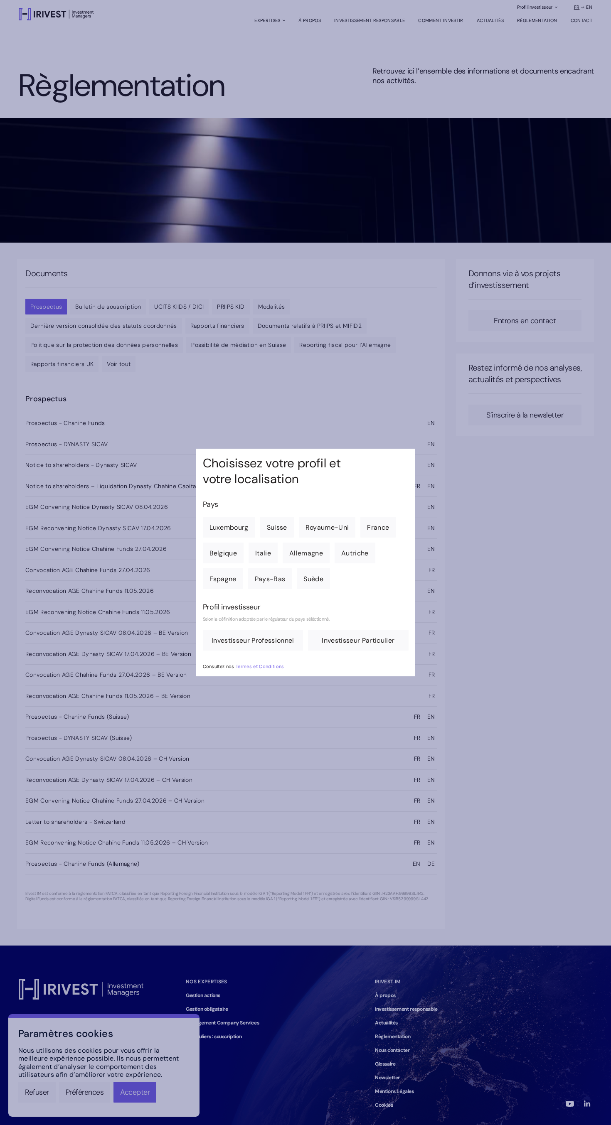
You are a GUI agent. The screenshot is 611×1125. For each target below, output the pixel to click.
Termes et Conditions (260, 666)
